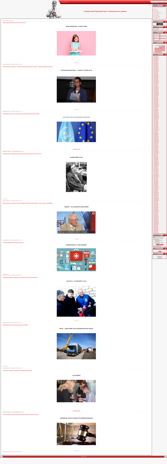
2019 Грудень (156, 154)
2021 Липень (156, 172)
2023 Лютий (156, 191)
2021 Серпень (156, 173)
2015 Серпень (156, 103)
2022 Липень (156, 184)
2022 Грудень (156, 189)
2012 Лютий (156, 62)
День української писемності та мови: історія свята (14, 22)
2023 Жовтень (156, 199)
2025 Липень (156, 219)
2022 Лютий (156, 179)
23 (161, 50)
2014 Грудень (156, 95)
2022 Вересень (156, 186)
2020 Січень (156, 155)
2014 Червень (156, 89)
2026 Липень (156, 231)
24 (162, 50)
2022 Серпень (156, 185)
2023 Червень (156, 195)
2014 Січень (156, 84)
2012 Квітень (156, 64)
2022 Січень (156, 178)
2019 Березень (156, 145)
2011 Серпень (156, 56)
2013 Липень (156, 78)
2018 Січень (156, 131)
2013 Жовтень (156, 81)
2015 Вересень (156, 104)
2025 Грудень (156, 224)
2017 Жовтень (156, 128)
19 (155, 50)
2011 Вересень (156, 57)
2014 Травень (156, 88)
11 (164, 48)
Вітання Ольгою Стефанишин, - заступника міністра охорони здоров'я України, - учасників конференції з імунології (28, 66)
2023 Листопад (156, 200)
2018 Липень (156, 137)
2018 (6, 20)
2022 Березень (156, 180)
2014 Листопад (156, 94)
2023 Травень (156, 194)
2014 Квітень (156, 87)
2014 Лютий (156, 85)
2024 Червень (156, 207)
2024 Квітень (156, 205)
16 (161, 49)
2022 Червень (156, 183)
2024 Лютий (156, 203)
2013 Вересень (156, 80)
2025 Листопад (156, 223)
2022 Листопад (156, 188)
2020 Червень (156, 160)
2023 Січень (156, 190)
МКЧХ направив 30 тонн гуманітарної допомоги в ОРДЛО (16, 324)
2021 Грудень (156, 177)
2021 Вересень (156, 174)
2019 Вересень (156, 151)
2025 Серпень (156, 220)
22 (159, 50)
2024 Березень (156, 204)
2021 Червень (156, 171)
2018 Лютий (156, 132)
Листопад (9, 20)
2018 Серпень (156, 138)
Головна (3, 20)
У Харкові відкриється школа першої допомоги (14, 242)
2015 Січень (156, 96)
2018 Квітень (156, 134)
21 (158, 50)
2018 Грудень (156, 142)
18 (164, 49)
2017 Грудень (156, 130)
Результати (155, 245)
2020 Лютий (156, 156)
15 (159, 49)
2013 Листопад (156, 82)
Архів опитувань (160, 245)
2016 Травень (156, 112)
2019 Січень (156, 143)
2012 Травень (156, 65)
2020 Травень (156, 159)
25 (164, 50)
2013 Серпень (156, 79)
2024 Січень (156, 202)
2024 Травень (156, 206)
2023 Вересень (156, 198)
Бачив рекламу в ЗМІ (158, 240)
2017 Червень (156, 124)
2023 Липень (156, 196)
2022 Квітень (156, 181)
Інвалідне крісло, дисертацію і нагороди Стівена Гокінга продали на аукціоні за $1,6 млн (22, 153)
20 (156, 50)
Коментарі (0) (20, 64)
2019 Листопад (156, 153)
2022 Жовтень (156, 187)
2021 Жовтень (156, 175)
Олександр (10, 64)
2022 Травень (156, 182)
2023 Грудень (156, 201)
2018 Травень (156, 135)
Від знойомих (157, 241)
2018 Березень (156, 133)
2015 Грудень (156, 107)
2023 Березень (156, 192)
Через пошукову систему (159, 242)
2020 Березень (156, 157)
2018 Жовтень (156, 140)
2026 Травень (156, 229)
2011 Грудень (156, 60)
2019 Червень (156, 148)
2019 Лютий (156, 144)
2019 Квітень (156, 146)
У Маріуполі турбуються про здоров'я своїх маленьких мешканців (18, 370)
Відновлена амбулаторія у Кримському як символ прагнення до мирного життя (20, 277)
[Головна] (149, 5)
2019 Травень (156, 147)
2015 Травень (156, 100)
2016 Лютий (156, 109)
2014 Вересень (156, 92)
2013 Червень (156, 77)
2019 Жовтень (156, 152)
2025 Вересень (156, 221)
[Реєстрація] (150, 5)
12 (155, 49)
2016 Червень (156, 113)
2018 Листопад (156, 141)
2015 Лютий (156, 97)
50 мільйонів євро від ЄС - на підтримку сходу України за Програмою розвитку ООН (21, 113)
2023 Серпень (156, 197)
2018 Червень (156, 136)
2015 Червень (156, 101)
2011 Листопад (156, 59)
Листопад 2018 (159, 44)
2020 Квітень (156, 158)
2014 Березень (156, 86)
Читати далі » (77, 62)
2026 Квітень (156, 228)
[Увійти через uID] (158, 24)
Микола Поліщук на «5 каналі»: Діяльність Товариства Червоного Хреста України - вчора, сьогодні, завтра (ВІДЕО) (28, 203)
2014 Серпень (156, 91)
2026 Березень (156, 227)
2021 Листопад (156, 176)
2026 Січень (156, 225)
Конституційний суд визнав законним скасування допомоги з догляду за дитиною (21, 414)
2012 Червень (156, 66)
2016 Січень (156, 108)
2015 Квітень (156, 99)
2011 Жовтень (156, 58)
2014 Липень (156, 90)
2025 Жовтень (156, 222)
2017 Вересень (156, 127)
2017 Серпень (156, 126)
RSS (68, 2)
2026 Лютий (156, 226)
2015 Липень (156, 102)
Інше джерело (157, 243)
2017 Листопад (156, 129)
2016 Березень (156, 110)
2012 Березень (156, 63)
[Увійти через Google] (162, 24)
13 (156, 49)
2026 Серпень (156, 232)
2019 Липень (156, 149)
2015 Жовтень (156, 105)
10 (162, 48)
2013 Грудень (156, 83)
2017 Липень (156, 125)
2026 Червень (156, 230)
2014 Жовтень (156, 93)
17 (162, 49)
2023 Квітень (156, 193)
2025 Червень (156, 218)
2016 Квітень (156, 111)
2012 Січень (156, 61)
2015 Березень (156, 98)
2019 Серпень (156, 150)
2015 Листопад (156, 106)
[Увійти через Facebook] (160, 24)
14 (158, 49)
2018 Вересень (156, 139)
